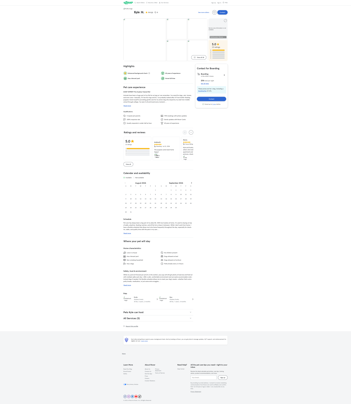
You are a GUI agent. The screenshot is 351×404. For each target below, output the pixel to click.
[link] (140, 299)
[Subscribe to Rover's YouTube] (136, 396)
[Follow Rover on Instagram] (128, 396)
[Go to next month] (191, 183)
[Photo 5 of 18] (198, 50)
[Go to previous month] (125, 183)
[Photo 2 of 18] (177, 28)
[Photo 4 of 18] (198, 28)
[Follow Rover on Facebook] (125, 396)
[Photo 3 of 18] (177, 50)
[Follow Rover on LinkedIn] (132, 396)
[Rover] (128, 2)
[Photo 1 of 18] (144, 39)
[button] (164, 2)
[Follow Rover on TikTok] (139, 396)
